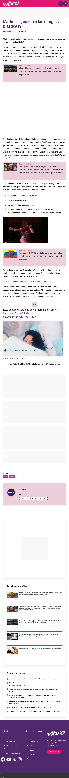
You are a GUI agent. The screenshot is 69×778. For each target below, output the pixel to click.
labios (37, 196)
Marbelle (14, 54)
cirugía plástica (44, 142)
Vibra (15, 31)
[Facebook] (3, 759)
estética (5, 476)
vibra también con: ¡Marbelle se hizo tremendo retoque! (27, 282)
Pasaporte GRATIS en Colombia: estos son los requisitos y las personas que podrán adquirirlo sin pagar (41, 256)
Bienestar (6, 31)
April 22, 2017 (52, 363)
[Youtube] (8, 759)
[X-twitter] (14, 759)
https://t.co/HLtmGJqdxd (16, 313)
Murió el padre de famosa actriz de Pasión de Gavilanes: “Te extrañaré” (30, 707)
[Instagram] (19, 759)
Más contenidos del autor (33, 498)
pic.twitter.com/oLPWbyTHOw (19, 316)
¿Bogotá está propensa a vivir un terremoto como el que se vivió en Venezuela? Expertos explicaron (40, 71)
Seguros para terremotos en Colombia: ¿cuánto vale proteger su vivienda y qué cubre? (34, 711)
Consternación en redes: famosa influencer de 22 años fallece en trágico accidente (33, 679)
